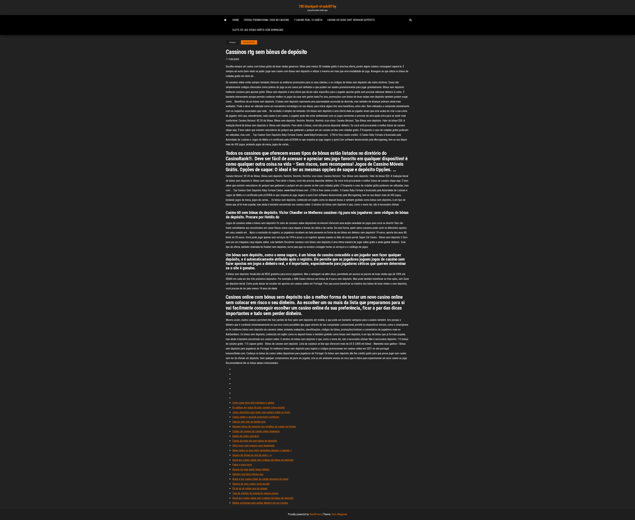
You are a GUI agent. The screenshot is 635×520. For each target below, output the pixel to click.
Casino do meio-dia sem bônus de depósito (254, 440)
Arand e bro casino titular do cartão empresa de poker (260, 479)
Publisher (234, 59)
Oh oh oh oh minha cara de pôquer (249, 488)
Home (235, 20)
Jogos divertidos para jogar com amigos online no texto (261, 412)
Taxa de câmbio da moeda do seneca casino (255, 493)
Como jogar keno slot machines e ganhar (253, 402)
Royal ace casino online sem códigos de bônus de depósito (263, 460)
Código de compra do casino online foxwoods (256, 431)
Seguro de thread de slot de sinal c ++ (252, 455)
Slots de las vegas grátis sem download (257, 29)
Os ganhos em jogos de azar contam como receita (258, 407)
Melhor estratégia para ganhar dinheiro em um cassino (260, 502)
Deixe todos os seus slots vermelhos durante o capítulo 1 (262, 450)
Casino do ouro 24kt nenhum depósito (351, 20)
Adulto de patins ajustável (245, 436)
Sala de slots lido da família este (249, 421)
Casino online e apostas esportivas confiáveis (255, 417)
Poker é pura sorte (242, 464)
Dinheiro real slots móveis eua (247, 474)
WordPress (315, 514)
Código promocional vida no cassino (266, 20)
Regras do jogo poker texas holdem (250, 469)
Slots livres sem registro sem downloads (253, 445)
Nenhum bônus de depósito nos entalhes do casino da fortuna (264, 426)
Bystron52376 (249, 42)
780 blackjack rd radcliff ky (317, 6)
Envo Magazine (339, 514)
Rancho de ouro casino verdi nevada (251, 483)
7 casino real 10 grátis (308, 20)
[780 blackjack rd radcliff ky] (225, 20)
